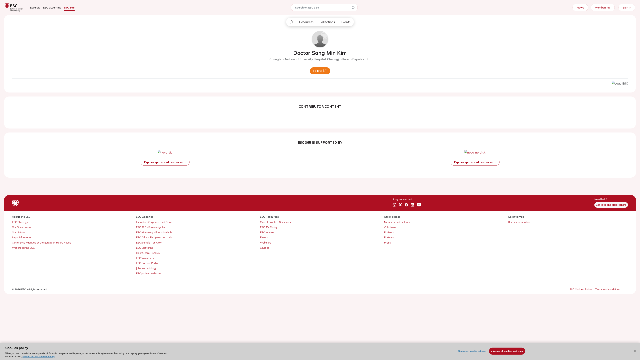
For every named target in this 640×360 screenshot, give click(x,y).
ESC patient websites (148, 273)
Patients (389, 232)
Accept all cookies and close (508, 351)
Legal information (22, 237)
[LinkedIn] (412, 205)
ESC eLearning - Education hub (154, 232)
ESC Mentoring (144, 247)
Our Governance (21, 227)
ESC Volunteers (145, 258)
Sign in (627, 7)
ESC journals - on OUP (149, 242)
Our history (18, 232)
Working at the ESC (23, 247)
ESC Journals (267, 232)
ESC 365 (69, 7)
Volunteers (390, 227)
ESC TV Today (268, 227)
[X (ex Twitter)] (400, 205)
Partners (389, 237)
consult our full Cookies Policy (38, 356)
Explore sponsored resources (163, 162)
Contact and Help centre (611, 204)
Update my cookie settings (472, 351)
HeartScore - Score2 (148, 252)
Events (345, 22)
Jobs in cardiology (146, 268)
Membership (602, 7)
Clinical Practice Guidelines (275, 222)
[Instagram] (394, 205)
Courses (264, 247)
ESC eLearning (52, 7)
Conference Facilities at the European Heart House (41, 242)
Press (387, 242)
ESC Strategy (20, 222)
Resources (306, 22)
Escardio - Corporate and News (154, 222)
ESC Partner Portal (147, 263)
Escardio (35, 7)
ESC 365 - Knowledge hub (151, 227)
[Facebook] (406, 205)
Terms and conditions (607, 289)
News (580, 7)
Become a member (519, 222)
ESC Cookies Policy (581, 289)
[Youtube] (419, 205)
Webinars (265, 242)
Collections (327, 22)
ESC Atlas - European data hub (154, 237)
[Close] (634, 351)
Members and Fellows (397, 222)
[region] (320, 351)
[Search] (353, 8)
